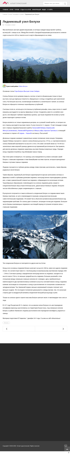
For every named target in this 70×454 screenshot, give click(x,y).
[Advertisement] (35, 420)
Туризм (16, 9)
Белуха (6, 322)
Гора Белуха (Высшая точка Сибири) (27, 91)
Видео (44, 9)
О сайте (50, 9)
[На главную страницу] (19, 3)
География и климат (18, 14)
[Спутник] (4, 85)
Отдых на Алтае (25, 9)
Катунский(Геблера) (39, 128)
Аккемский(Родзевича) (25, 130)
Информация (36, 9)
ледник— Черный (25, 133)
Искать (65, 3)
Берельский (50, 128)
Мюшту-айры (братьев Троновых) (46, 130)
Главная (5, 9)
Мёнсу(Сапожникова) (10, 130)
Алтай (11, 9)
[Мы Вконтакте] (65, 446)
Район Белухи (23, 86)
